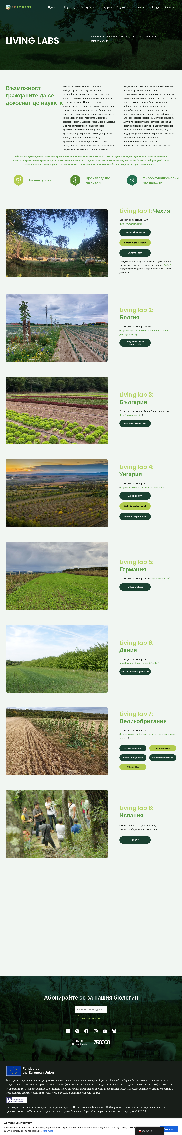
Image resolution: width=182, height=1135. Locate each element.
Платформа (105, 7)
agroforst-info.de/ (160, 578)
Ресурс (156, 7)
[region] (91, 1126)
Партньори (70, 7)
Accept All (169, 1129)
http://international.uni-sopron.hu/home (141, 487)
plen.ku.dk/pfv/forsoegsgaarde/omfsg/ (139, 663)
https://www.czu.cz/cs (131, 223)
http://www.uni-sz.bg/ (131, 414)
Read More (48, 1130)
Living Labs (87, 7)
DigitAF (167, 265)
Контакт (169, 7)
